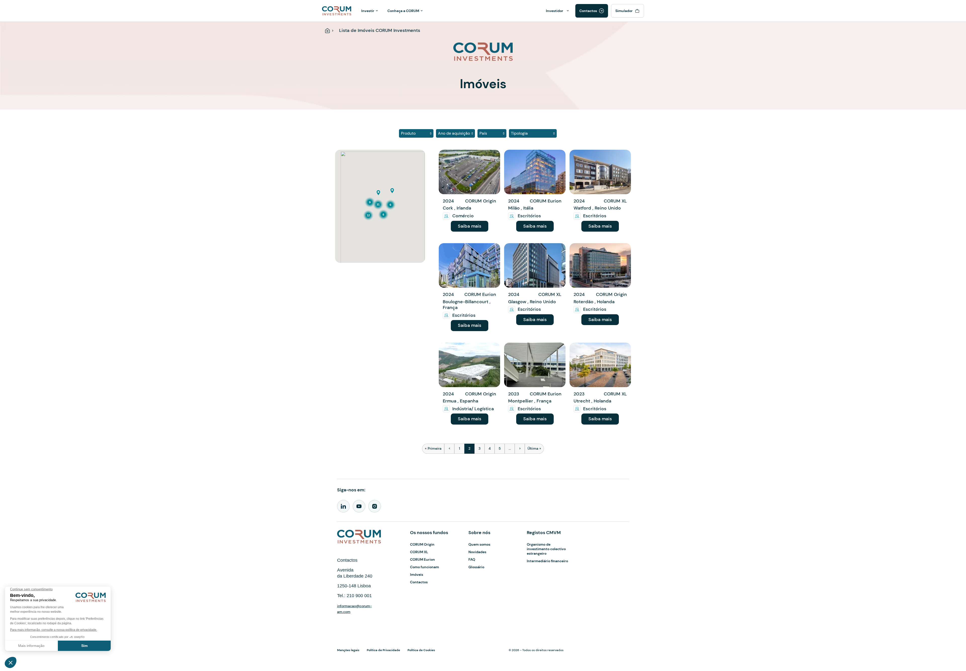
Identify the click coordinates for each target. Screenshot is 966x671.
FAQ (471, 559)
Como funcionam (424, 567)
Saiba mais (469, 226)
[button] (378, 192)
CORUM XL (419, 552)
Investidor (554, 11)
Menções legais (348, 650)
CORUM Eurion (422, 559)
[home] (336, 10)
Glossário (476, 567)
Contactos (588, 11)
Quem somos (479, 544)
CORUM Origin (422, 544)
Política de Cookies (421, 650)
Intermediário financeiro (547, 561)
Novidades (477, 552)
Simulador (624, 11)
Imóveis (416, 574)
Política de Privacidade (383, 650)
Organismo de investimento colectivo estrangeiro (546, 549)
